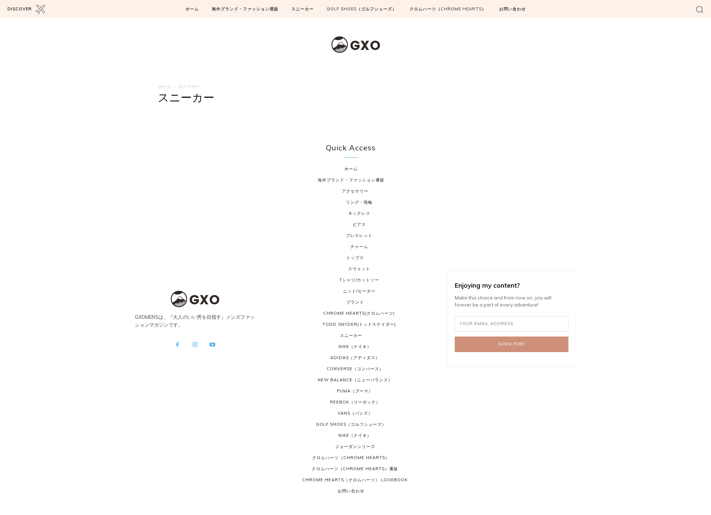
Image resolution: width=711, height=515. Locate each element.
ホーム (164, 86)
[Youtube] (213, 345)
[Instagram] (195, 345)
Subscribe (511, 344)
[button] (700, 9)
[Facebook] (177, 345)
